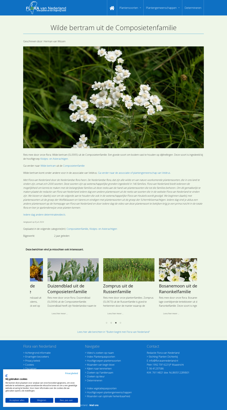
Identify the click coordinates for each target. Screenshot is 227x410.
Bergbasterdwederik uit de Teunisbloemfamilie (167, 289)
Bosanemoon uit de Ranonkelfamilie (107, 289)
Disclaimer (31, 368)
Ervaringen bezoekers (37, 356)
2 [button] (111, 322)
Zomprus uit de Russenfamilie (47, 289)
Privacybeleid (71, 373)
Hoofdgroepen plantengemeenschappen (109, 392)
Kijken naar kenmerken (99, 368)
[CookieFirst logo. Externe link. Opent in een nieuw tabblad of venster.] (6, 375)
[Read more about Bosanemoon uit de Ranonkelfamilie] (113, 269)
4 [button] (120, 322)
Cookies (29, 364)
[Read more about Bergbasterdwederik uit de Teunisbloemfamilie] (169, 269)
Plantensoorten (128, 8)
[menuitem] (112, 7)
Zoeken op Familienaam (100, 372)
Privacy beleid (32, 360)
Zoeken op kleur (96, 376)
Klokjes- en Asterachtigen (54, 158)
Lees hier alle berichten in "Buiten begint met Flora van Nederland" (113, 332)
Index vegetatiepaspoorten (102, 388)
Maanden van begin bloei (100, 364)
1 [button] (106, 322)
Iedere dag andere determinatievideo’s (44, 214)
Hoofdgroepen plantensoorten (104, 360)
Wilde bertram (48, 165)
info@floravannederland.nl (163, 360)
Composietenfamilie (74, 165)
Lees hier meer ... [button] (45, 313)
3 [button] (115, 322)
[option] (58, 287)
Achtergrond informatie (38, 352)
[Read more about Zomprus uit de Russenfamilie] (58, 269)
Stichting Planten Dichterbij (163, 356)
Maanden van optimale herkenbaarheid (108, 396)
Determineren (193, 8)
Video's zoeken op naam (100, 352)
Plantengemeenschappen (161, 8)
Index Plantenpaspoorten (101, 356)
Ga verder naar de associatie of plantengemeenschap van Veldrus (134, 173)
